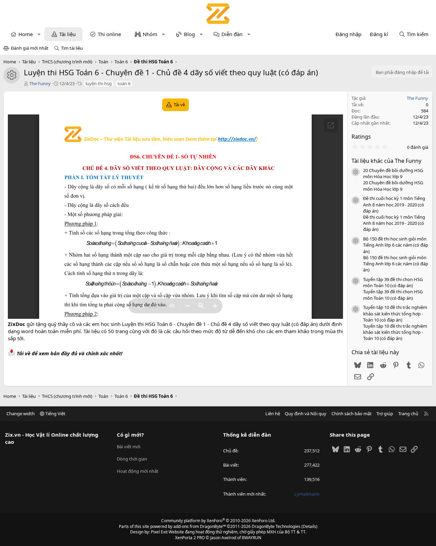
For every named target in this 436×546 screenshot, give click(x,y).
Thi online (109, 34)
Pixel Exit (159, 532)
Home (25, 34)
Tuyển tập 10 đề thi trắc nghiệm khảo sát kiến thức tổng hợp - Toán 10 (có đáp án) (395, 313)
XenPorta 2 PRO (190, 538)
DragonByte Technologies (276, 526)
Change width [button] (20, 413)
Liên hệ (272, 413)
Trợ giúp (384, 413)
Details (309, 526)
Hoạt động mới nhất (137, 471)
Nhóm (150, 34)
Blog (189, 34)
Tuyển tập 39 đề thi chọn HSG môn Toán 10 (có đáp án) (393, 282)
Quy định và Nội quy (305, 413)
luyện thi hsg (98, 83)
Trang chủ (408, 413)
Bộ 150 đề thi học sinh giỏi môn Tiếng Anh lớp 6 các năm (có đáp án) (395, 245)
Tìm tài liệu (72, 48)
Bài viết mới (128, 446)
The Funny (40, 83)
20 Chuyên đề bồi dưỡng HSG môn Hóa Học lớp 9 (393, 173)
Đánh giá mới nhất (29, 48)
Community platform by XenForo (218, 521)
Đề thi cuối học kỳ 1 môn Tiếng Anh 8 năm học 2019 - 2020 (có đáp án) (394, 204)
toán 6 (124, 83)
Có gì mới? (130, 434)
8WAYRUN (251, 538)
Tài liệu (67, 34)
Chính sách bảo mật (351, 413)
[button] (39, 34)
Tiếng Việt (54, 413)
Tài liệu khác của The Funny (386, 161)
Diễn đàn (232, 34)
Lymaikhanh (307, 494)
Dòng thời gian (132, 459)
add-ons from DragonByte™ (199, 526)
